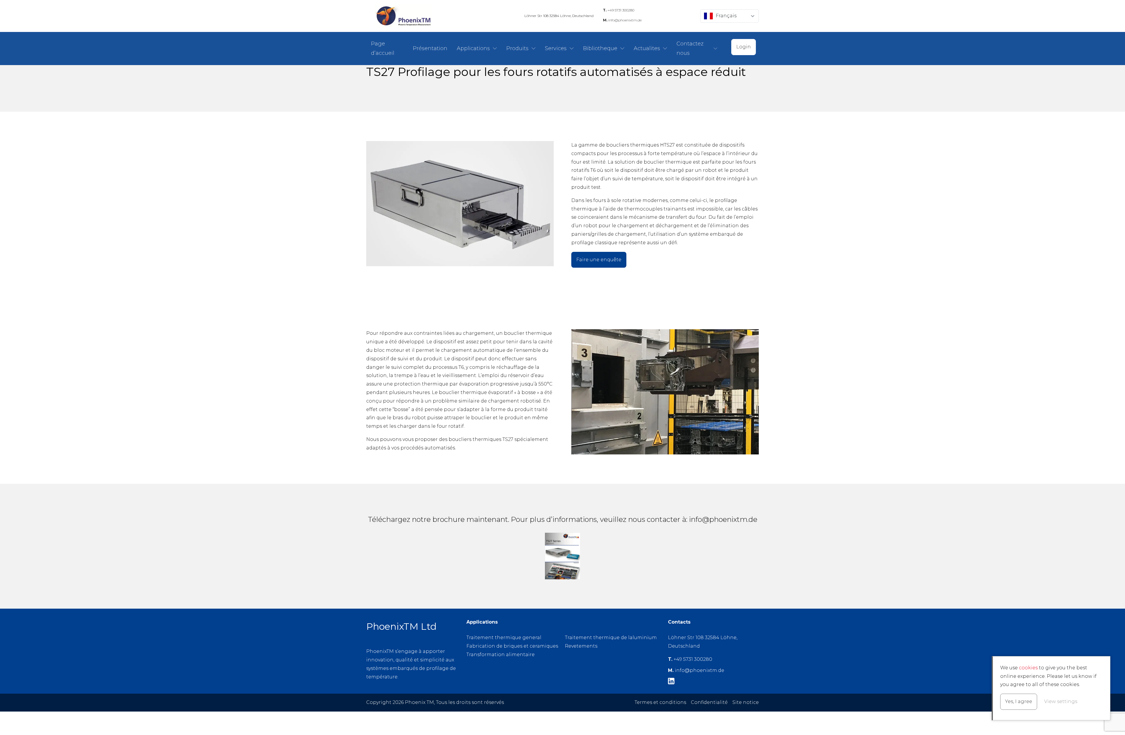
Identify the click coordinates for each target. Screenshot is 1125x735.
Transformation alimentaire (500, 654)
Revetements (581, 646)
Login (743, 47)
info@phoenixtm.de (622, 20)
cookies (1028, 668)
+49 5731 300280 (618, 10)
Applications (473, 48)
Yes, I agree (1018, 701)
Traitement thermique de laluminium (611, 637)
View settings (1060, 701)
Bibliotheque (600, 48)
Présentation (430, 48)
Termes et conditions (660, 702)
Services (556, 48)
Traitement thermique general (503, 637)
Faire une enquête (598, 259)
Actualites (647, 48)
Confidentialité (709, 702)
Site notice (745, 702)
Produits (517, 48)
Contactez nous (689, 48)
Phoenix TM (402, 16)
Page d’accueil (382, 48)
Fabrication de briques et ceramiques (512, 646)
